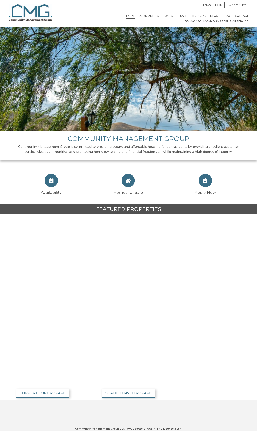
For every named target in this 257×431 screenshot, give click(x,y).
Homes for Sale (174, 15)
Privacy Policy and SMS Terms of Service (216, 21)
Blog (214, 15)
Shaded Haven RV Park (128, 393)
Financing (199, 15)
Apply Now (237, 5)
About (227, 15)
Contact (241, 15)
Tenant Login (211, 5)
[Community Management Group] (30, 13)
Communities (148, 15)
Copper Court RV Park (43, 393)
